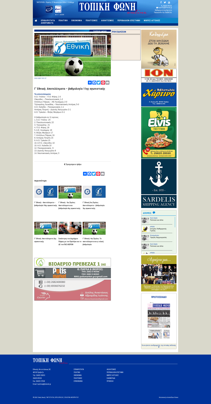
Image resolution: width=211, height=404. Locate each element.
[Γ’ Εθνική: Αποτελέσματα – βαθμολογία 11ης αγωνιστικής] (72, 75)
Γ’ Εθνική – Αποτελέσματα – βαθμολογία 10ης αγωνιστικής (45, 204)
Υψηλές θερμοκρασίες (158, 237)
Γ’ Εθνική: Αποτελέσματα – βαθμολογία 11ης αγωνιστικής (69, 88)
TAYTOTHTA (50, 397)
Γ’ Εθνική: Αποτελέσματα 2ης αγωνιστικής (45, 240)
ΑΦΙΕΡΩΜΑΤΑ (47, 23)
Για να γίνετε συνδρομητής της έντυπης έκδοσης (159, 345)
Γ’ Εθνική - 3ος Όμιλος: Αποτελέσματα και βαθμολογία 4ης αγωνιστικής (69, 205)
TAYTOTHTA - (41, 2)
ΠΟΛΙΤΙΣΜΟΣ (92, 21)
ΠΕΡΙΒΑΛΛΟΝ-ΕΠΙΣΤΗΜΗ (128, 21)
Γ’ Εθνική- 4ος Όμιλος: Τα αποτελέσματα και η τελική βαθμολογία (93, 241)
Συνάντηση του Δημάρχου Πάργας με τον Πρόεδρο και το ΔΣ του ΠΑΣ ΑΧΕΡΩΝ (69, 241)
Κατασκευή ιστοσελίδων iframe (168, 397)
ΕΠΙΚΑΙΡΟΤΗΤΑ (48, 21)
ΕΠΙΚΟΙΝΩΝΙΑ (78, 381)
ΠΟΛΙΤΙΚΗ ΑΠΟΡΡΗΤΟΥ (72, 397)
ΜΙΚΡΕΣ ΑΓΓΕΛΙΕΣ (152, 21)
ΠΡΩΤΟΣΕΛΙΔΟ (159, 297)
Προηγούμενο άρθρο (73, 164)
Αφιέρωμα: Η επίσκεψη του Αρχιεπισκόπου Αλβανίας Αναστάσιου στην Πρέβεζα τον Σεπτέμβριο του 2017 (159, 287)
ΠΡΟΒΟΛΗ (110, 381)
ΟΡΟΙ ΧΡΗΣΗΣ (59, 397)
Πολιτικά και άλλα (156, 220)
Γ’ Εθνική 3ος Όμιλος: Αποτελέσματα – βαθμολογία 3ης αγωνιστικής (94, 205)
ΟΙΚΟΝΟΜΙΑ (76, 21)
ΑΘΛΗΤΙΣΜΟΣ (107, 21)
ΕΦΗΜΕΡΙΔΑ (111, 378)
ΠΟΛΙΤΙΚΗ (63, 21)
